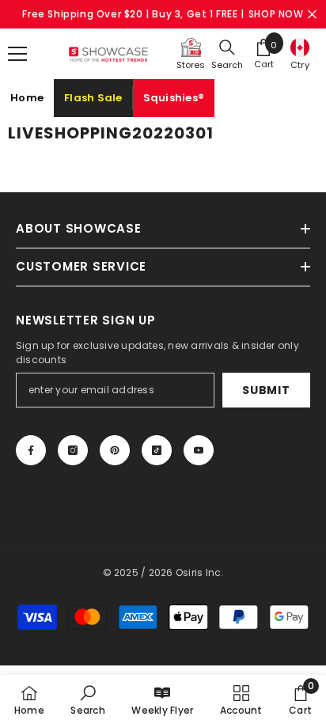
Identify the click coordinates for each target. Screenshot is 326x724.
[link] (87, 699)
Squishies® (174, 97)
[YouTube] (199, 450)
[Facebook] (31, 450)
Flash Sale (93, 97)
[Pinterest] (115, 450)
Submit (266, 390)
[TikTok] (157, 450)
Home (27, 97)
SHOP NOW (276, 14)
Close (312, 15)
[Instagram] (73, 450)
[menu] (17, 53)
